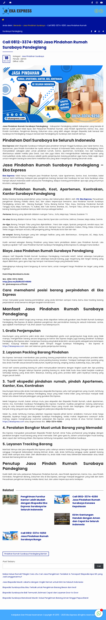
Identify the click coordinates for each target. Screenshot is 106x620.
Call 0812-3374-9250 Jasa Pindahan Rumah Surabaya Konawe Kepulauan (86, 501)
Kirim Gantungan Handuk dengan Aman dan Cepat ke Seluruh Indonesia (86, 519)
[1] (99, 615)
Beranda (17, 25)
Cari (99, 566)
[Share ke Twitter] (95, 31)
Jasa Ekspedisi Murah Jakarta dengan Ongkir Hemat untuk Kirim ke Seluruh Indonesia (43, 582)
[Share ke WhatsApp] (99, 31)
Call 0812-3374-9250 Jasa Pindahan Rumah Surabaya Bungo (34, 536)
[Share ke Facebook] (92, 31)
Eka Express (8, 175)
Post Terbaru (9, 561)
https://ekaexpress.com (13, 346)
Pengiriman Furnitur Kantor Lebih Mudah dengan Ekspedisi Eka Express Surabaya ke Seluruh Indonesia (34, 503)
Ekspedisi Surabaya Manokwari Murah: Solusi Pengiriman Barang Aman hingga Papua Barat (46, 598)
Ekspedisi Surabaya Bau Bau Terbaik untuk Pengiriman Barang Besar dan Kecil (39, 587)
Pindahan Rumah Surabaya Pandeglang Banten (25, 553)
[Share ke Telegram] (103, 31)
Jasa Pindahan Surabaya (34, 25)
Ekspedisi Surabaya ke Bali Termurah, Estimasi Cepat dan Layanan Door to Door (40, 592)
